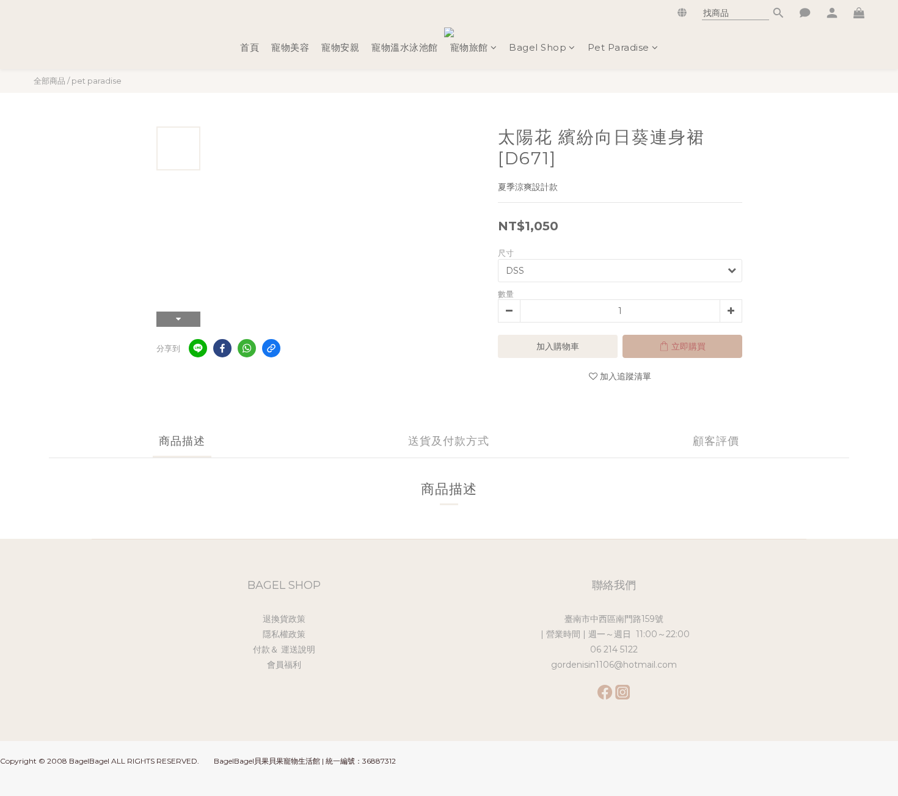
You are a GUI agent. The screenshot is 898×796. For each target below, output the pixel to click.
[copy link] (271, 348)
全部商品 (49, 81)
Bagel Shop (537, 47)
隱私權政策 (284, 634)
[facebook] (222, 348)
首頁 (249, 47)
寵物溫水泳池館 (404, 47)
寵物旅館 (469, 47)
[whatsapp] (247, 348)
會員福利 (284, 664)
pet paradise (96, 81)
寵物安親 (340, 47)
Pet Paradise (618, 47)
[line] (198, 348)
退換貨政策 (284, 618)
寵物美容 (290, 47)
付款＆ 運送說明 (284, 649)
